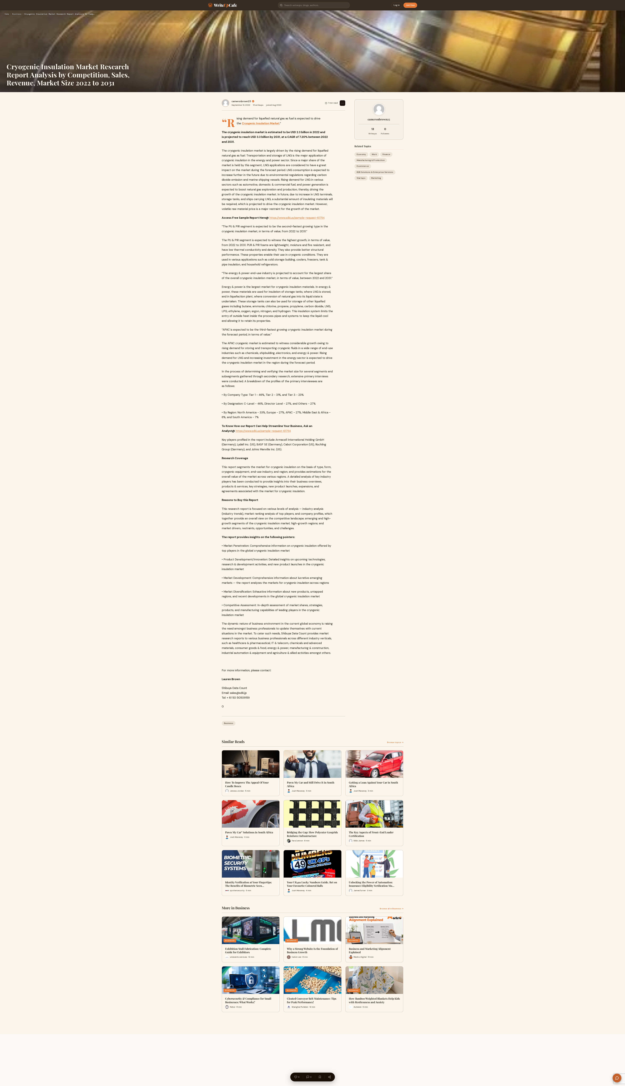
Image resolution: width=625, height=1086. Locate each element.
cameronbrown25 (241, 101)
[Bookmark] (320, 1077)
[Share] (329, 1077)
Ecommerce (363, 166)
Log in (397, 5)
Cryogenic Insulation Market (260, 123)
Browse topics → (395, 742)
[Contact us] (617, 1078)
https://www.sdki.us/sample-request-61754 (297, 218)
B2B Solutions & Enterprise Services (375, 172)
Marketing (376, 178)
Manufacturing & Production (371, 160)
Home (7, 14)
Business (16, 14)
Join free (410, 5)
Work (374, 154)
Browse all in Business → (391, 908)
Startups (361, 178)
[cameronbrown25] (225, 103)
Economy (361, 154)
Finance (386, 154)
